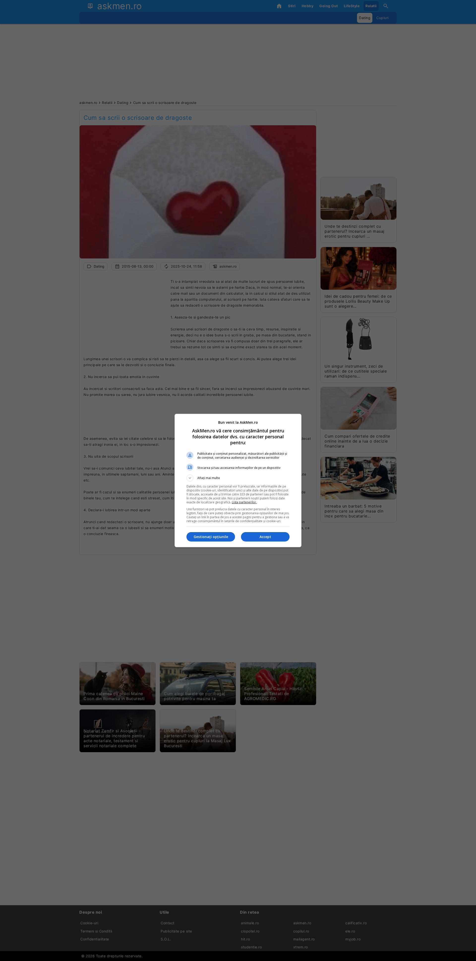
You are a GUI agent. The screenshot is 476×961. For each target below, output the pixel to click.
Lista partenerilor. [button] (244, 502)
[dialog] (238, 480)
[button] (238, 478)
